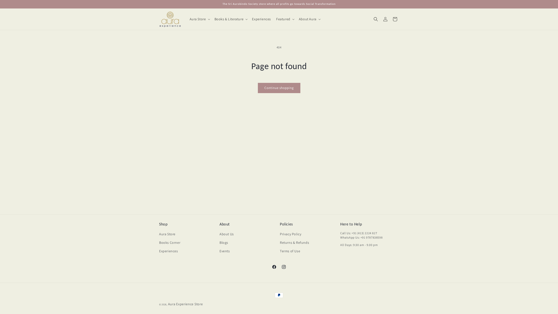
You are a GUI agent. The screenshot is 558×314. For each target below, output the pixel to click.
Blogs (223, 242)
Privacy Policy (290, 234)
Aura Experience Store (185, 304)
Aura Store (167, 234)
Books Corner (169, 242)
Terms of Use (290, 251)
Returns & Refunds (294, 242)
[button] (199, 19)
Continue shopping (279, 88)
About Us (226, 234)
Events (224, 251)
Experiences (168, 251)
